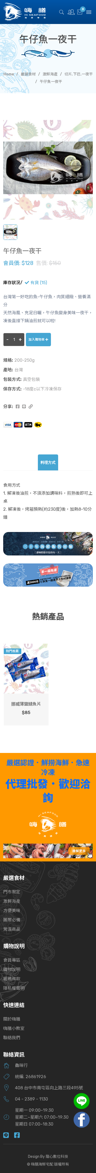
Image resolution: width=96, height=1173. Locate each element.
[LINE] (8, 1136)
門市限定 (11, 891)
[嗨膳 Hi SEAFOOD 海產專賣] (24, 11)
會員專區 (11, 960)
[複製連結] (31, 406)
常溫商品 (11, 929)
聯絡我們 (11, 1037)
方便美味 (11, 910)
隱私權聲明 (14, 988)
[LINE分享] (24, 406)
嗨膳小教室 (14, 1028)
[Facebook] (19, 1136)
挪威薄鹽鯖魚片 (26, 704)
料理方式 (48, 462)
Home (8, 74)
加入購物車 (37, 339)
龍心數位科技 (57, 1156)
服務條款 (11, 978)
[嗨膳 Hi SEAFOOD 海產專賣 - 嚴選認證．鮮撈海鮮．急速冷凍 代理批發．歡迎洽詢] (48, 824)
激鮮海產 (50, 74)
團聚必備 (11, 919)
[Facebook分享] (17, 406)
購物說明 (11, 969)
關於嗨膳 (11, 1019)
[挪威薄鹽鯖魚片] (26, 669)
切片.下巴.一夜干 (79, 74)
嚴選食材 (28, 74)
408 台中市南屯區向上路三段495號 (49, 1087)
